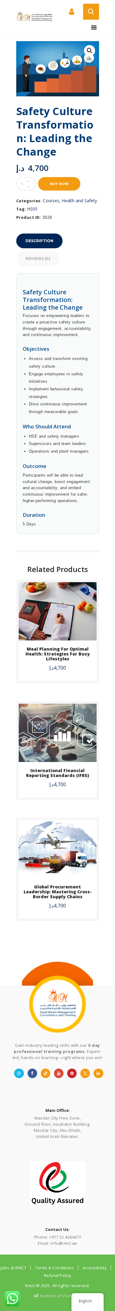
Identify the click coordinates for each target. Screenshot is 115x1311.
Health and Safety (79, 200)
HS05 (32, 209)
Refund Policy (57, 1275)
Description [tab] (39, 240)
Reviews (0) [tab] (37, 258)
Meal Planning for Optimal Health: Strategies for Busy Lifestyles (57, 654)
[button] (89, 50)
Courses (51, 200)
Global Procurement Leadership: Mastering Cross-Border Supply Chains (58, 891)
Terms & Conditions (54, 1267)
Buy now (59, 184)
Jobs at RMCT (13, 1267)
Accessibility (94, 1267)
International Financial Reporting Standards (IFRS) (57, 773)
